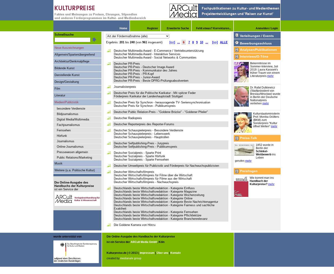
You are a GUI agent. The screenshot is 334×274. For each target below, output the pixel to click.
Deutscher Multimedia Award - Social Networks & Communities (155, 57)
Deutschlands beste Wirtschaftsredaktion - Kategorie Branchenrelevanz (161, 218)
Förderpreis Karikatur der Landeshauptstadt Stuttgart (148, 96)
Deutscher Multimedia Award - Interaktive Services (147, 54)
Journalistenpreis (125, 86)
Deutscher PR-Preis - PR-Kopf (134, 74)
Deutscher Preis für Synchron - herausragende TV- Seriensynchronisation (162, 102)
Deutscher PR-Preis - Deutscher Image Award (144, 67)
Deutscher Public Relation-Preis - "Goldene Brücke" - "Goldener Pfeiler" (161, 112)
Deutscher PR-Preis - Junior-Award (137, 77)
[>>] (215, 42)
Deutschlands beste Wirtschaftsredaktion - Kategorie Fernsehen (156, 212)
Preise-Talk (248, 138)
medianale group (130, 258)
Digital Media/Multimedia (73, 119)
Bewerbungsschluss (256, 43)
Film (57, 88)
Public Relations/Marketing (74, 157)
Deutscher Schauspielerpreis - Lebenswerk (142, 133)
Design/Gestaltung (67, 81)
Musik (58, 163)
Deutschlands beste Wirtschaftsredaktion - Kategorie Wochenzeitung (159, 195)
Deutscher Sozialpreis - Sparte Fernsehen (141, 159)
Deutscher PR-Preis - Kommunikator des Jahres (145, 70)
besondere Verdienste (71, 108)
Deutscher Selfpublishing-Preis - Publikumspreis (145, 146)
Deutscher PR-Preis (127, 63)
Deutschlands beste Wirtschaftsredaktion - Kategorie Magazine (155, 191)
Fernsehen (64, 130)
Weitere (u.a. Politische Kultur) (75, 170)
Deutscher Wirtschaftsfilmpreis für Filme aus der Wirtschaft (153, 178)
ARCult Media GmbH (144, 242)
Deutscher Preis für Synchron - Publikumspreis (145, 106)
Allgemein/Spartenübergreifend (75, 54)
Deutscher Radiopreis (128, 118)
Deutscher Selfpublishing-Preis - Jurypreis (141, 143)
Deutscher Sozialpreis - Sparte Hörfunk (139, 156)
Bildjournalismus (67, 114)
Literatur (60, 95)
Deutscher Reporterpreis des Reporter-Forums (144, 124)
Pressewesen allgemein (72, 152)
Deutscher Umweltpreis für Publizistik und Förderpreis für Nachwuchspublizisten (166, 165)
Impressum (147, 252)
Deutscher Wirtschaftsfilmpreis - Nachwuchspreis (146, 182)
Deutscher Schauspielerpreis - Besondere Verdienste (148, 130)
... (178, 42)
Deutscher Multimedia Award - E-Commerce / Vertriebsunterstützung (159, 50)
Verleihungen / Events (257, 36)
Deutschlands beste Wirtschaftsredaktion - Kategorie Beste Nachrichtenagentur (166, 201)
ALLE (224, 42)
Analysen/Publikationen (258, 49)
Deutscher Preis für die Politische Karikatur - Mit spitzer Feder (155, 93)
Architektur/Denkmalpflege (72, 61)
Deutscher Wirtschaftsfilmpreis (134, 172)
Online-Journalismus (70, 146)
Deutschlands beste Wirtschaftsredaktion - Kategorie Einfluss (154, 188)
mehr (270, 76)
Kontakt (175, 252)
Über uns (162, 252)
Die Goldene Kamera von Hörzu (134, 225)
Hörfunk (62, 135)
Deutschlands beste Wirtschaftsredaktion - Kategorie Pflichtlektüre (157, 215)
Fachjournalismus (68, 125)
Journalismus (65, 141)
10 (201, 42)
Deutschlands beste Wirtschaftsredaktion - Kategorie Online (153, 198)
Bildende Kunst (65, 68)
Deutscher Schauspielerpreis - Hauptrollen (141, 137)
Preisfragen (249, 171)
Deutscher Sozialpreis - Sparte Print (137, 152)
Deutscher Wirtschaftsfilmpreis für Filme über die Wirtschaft (153, 175)
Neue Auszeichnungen (69, 47)
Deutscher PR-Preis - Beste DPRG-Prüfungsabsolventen (151, 80)
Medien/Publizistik (67, 102)
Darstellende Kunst (67, 75)
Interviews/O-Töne (254, 56)
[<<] (172, 42)
